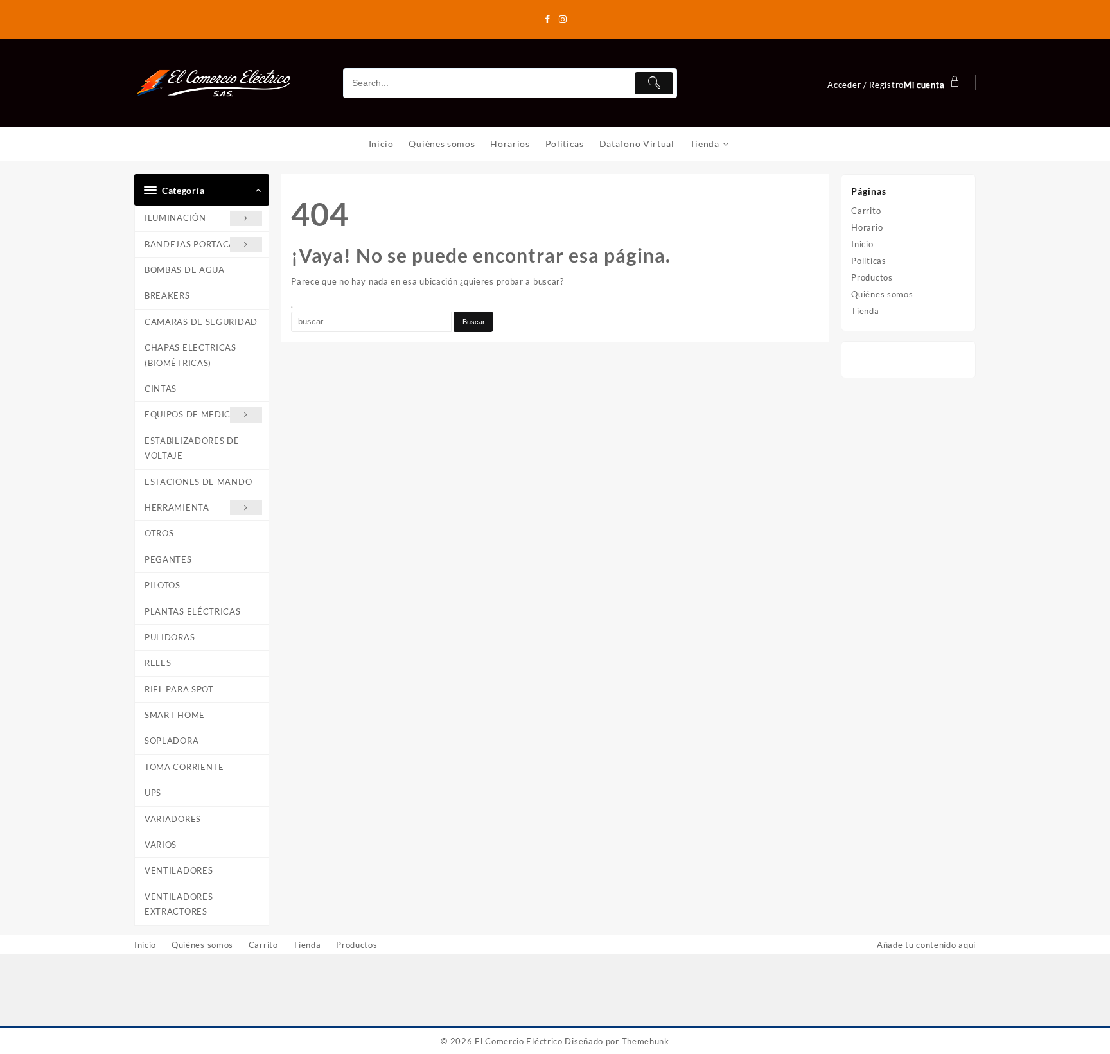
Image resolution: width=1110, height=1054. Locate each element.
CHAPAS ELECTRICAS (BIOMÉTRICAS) (190, 354)
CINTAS (161, 388)
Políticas (868, 261)
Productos (871, 277)
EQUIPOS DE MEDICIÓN (196, 414)
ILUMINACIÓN (175, 218)
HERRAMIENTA (177, 507)
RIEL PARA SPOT (179, 689)
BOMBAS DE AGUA (185, 270)
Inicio (862, 244)
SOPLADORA (171, 740)
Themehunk (645, 1041)
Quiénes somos (882, 294)
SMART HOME (175, 715)
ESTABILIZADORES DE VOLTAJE (192, 448)
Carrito (866, 211)
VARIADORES (173, 819)
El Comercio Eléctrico (519, 1041)
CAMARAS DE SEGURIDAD (201, 322)
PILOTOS (163, 585)
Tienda (865, 311)
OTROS (159, 533)
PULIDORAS (170, 637)
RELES (158, 663)
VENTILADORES (179, 870)
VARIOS (161, 844)
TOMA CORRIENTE (184, 767)
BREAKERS (167, 295)
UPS (153, 792)
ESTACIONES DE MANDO (198, 482)
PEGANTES (168, 559)
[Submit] (654, 83)
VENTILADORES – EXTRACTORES (182, 904)
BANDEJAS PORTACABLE (198, 244)
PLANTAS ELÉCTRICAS (193, 611)
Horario (867, 227)
